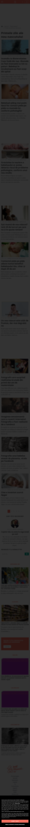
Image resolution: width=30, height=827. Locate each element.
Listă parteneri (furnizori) (5, 817)
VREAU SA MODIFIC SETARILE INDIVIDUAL (15, 824)
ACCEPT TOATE (15, 821)
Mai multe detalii (17, 803)
